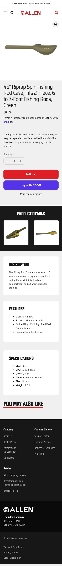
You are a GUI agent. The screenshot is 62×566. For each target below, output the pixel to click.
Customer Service (43, 442)
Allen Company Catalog (14, 475)
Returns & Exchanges (44, 448)
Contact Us (8, 458)
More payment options (31, 194)
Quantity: (8, 154)
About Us (7, 436)
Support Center (41, 436)
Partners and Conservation (9, 450)
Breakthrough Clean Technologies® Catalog (14, 483)
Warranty (39, 454)
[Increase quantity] (20, 161)
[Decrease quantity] (8, 161)
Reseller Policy (10, 491)
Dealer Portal (9, 442)
